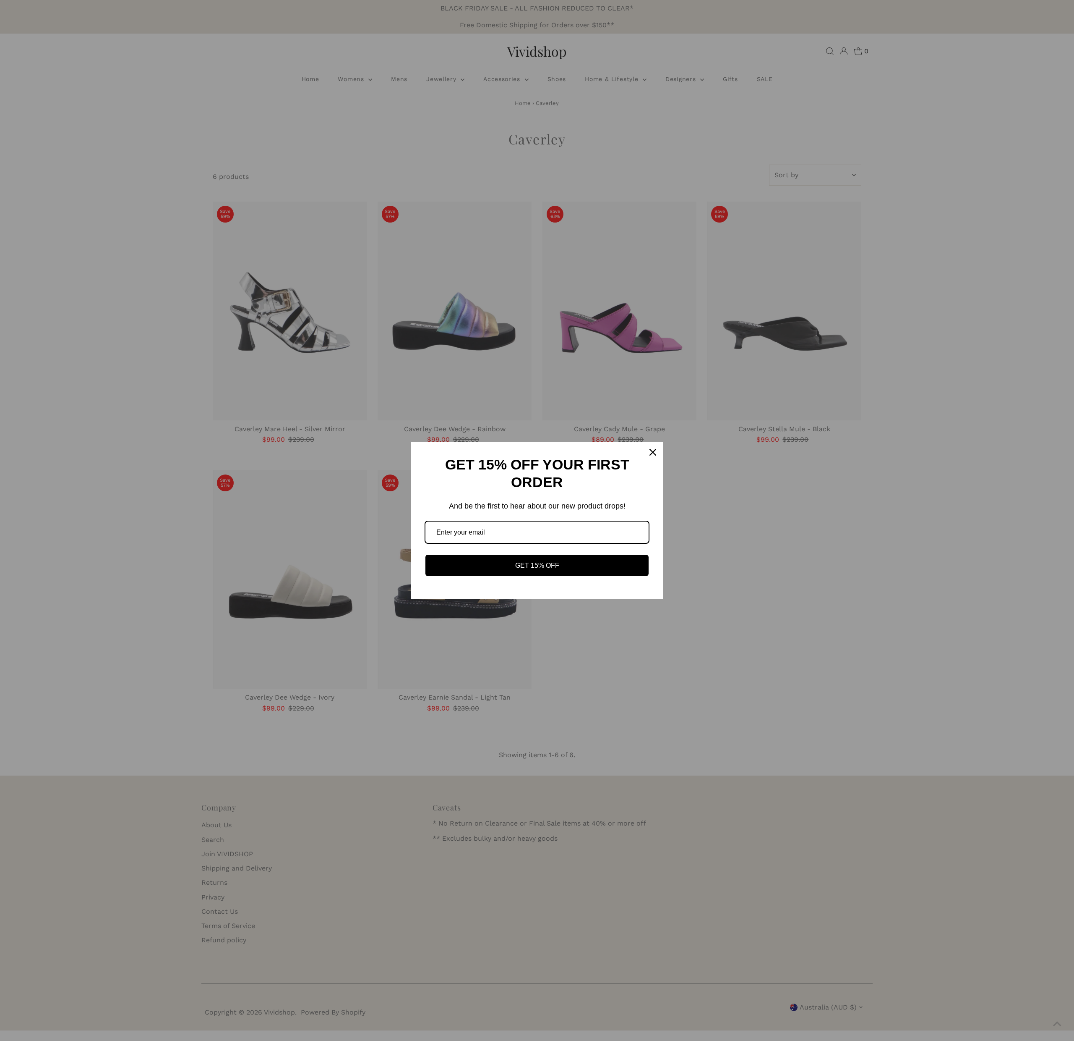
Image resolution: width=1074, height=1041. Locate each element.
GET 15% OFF (537, 565)
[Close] (653, 452)
